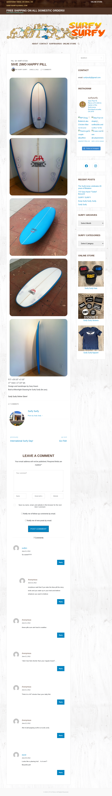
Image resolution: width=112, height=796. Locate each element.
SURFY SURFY (84, 197)
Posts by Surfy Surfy (35, 415)
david (24, 755)
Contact (43, 44)
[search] (79, 43)
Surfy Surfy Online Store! (17, 396)
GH (16, 61)
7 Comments (46, 69)
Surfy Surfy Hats (91, 288)
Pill (12, 61)
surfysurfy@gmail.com (16, 5)
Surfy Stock (23, 61)
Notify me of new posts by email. (39, 520)
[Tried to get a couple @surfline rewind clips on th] (84, 135)
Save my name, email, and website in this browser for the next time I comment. (40, 506)
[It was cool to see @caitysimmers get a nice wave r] (98, 135)
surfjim (24, 548)
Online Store (96, 2)
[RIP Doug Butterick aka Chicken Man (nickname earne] (84, 122)
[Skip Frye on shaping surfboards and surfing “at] (98, 122)
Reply (61, 562)
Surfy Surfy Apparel (90, 353)
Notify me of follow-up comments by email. (39, 514)
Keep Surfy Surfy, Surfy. (87, 201)
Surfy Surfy (22, 69)
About (35, 44)
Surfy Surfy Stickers (91, 320)
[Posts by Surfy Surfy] (13, 69)
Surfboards (55, 44)
